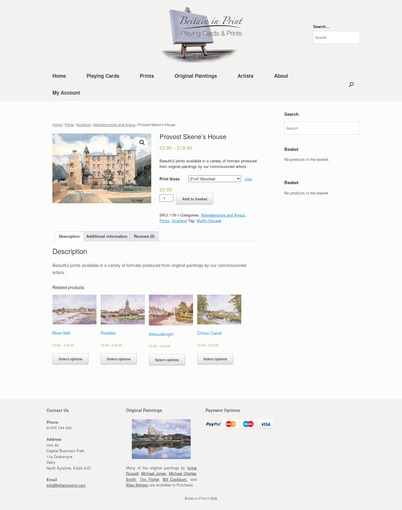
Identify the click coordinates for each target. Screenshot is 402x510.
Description (69, 236)
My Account (66, 92)
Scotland (84, 124)
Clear (249, 179)
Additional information (106, 236)
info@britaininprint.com (66, 485)
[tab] (69, 236)
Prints (147, 75)
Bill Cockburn (175, 479)
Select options (70, 359)
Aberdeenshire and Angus (114, 124)
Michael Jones (153, 473)
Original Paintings (196, 75)
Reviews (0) (144, 236)
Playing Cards (103, 75)
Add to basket (194, 199)
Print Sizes (170, 178)
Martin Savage (209, 220)
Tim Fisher (149, 479)
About (281, 75)
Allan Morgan (137, 485)
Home (59, 75)
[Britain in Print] (201, 33)
